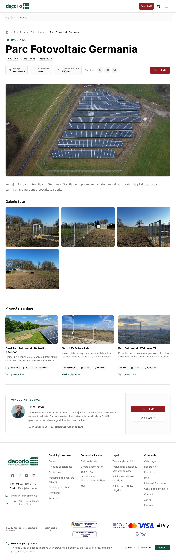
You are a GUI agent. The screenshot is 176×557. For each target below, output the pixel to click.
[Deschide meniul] (166, 6)
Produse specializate (60, 466)
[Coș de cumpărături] (158, 6)
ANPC (84, 485)
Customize (129, 547)
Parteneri (149, 505)
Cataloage (150, 461)
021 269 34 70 (23, 483)
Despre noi (150, 466)
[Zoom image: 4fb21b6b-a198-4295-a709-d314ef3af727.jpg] (143, 227)
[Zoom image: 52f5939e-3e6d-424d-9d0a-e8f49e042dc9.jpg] (32, 227)
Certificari (54, 492)
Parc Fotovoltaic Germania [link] (64, 32)
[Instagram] (19, 475)
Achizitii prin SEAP (59, 487)
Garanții (53, 461)
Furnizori (53, 498)
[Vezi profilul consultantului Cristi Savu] (18, 411)
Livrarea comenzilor (92, 466)
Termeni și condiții (122, 461)
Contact (148, 494)
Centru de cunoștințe (156, 488)
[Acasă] (7, 32)
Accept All (162, 547)
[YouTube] (26, 475)
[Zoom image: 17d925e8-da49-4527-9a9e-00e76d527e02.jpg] (88, 130)
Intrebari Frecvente (155, 483)
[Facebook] (13, 475)
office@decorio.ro (23, 488)
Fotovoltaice (37, 32)
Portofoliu (19, 32)
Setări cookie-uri (51, 529)
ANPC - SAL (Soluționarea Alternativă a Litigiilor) (93, 476)
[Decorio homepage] (23, 461)
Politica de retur (89, 461)
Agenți (147, 499)
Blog (146, 477)
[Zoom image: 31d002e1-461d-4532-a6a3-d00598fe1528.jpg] (88, 227)
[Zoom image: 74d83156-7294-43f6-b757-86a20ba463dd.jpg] (32, 269)
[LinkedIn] (33, 475)
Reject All (146, 547)
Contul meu (55, 472)
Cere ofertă (146, 6)
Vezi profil (146, 417)
